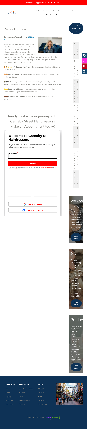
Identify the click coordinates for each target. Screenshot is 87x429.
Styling (8, 396)
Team (40, 396)
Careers (41, 400)
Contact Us (42, 404)
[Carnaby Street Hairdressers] (12, 12)
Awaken (22, 393)
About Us (41, 389)
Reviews (41, 393)
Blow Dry (9, 400)
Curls (21, 396)
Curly (8, 393)
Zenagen (22, 404)
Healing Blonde (24, 400)
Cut (7, 389)
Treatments (10, 404)
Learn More (76, 237)
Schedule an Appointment (76, 28)
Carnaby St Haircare (26, 389)
